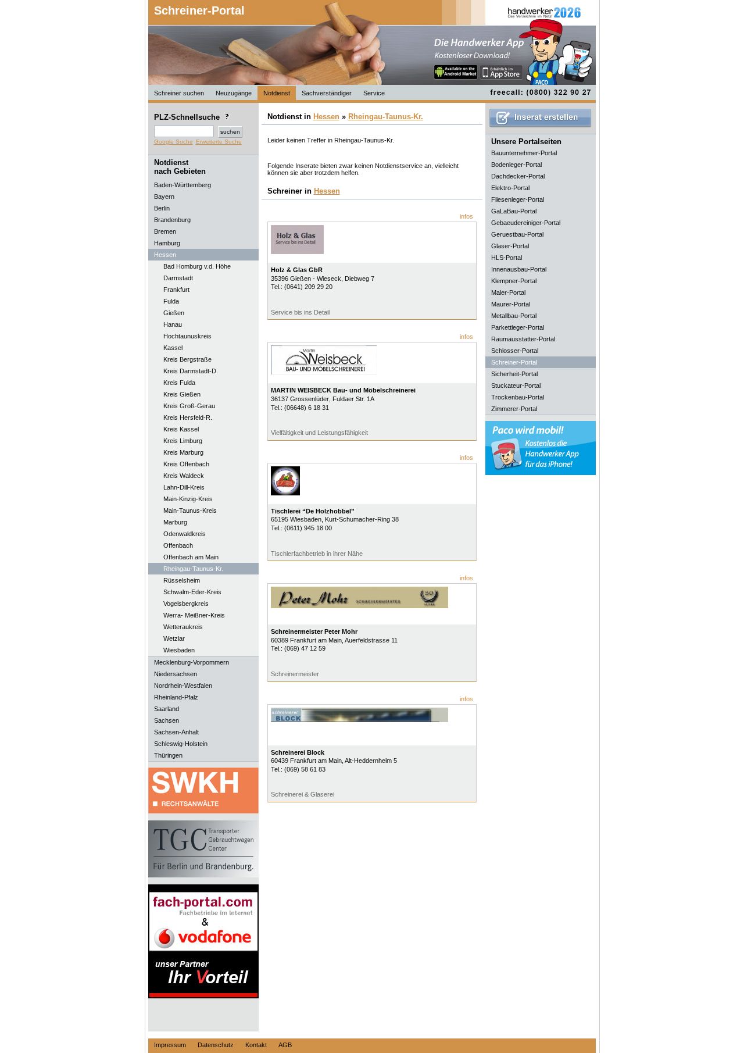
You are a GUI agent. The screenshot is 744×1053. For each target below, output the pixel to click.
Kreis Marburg (183, 452)
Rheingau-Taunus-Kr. (193, 568)
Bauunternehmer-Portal (524, 152)
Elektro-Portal (510, 187)
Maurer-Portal (510, 304)
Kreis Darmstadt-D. (190, 370)
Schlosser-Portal (514, 350)
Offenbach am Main (191, 557)
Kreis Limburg (182, 440)
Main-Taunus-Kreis (190, 510)
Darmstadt (178, 277)
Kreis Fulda (179, 382)
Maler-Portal (508, 292)
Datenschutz (216, 1044)
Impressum (170, 1044)
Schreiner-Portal (199, 10)
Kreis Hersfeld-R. (187, 417)
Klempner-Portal (513, 280)
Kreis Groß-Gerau (189, 405)
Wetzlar (174, 638)
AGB (285, 1044)
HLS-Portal (506, 257)
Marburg (175, 522)
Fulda (171, 301)
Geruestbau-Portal (517, 234)
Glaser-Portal (510, 245)
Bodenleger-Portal (516, 164)
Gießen (173, 312)
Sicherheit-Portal (514, 373)
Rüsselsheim (181, 580)
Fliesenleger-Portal (517, 199)
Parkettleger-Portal (517, 327)
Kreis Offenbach (186, 464)
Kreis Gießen (182, 394)
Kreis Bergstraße (187, 359)
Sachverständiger (327, 93)
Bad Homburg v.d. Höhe (197, 266)
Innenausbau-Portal (518, 269)
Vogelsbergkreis (186, 603)
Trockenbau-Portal (517, 397)
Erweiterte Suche (219, 141)
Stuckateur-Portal (516, 385)
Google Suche (173, 141)
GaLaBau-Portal (513, 211)
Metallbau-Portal (513, 315)
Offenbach (178, 545)
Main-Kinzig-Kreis (188, 498)
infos (466, 216)
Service (374, 93)
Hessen (326, 116)
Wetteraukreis (183, 626)
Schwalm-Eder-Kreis (192, 591)
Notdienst (276, 93)
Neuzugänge (234, 93)
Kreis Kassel (181, 429)
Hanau (172, 324)
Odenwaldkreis (184, 533)
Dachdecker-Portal (518, 176)
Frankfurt (176, 289)
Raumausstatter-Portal (523, 338)
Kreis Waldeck (183, 475)
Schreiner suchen (179, 93)
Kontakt (256, 1044)
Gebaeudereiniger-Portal (525, 222)
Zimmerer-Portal (514, 408)
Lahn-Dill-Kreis (184, 487)
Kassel (173, 347)
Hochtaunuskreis (187, 336)
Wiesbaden (179, 650)
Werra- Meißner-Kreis (194, 615)
